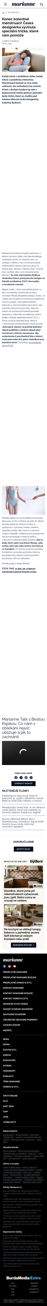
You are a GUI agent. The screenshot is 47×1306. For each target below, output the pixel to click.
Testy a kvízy (34, 1135)
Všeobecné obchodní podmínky (20, 1020)
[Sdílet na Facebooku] (16, 777)
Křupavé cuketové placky (12, 1167)
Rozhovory (9, 1060)
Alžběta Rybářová (10, 41)
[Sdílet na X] (21, 777)
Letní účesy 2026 (14, 1158)
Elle (5, 1101)
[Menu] (5, 4)
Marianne (34, 1283)
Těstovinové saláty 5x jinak (32, 1182)
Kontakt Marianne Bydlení (18, 993)
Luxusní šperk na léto (29, 1158)
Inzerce (7, 1030)
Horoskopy (9, 1071)
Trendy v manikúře (9, 1151)
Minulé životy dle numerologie (28, 1151)
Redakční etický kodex (15, 1004)
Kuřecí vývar (27, 1172)
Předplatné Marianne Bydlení (19, 977)
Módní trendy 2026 (17, 1140)
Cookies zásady (11, 1025)
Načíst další (23, 849)
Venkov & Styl (11, 1087)
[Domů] (23, 3)
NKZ (12, 1289)
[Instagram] (9, 966)
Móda (6, 1039)
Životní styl (13, 12)
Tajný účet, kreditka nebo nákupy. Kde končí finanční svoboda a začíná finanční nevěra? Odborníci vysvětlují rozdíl (22, 1193)
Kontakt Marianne (13, 988)
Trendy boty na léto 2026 (22, 1156)
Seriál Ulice (32, 1153)
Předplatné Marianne (15, 972)
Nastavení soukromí (14, 1014)
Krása (6, 1044)
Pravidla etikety (8, 1135)
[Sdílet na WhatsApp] (31, 777)
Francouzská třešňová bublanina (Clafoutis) (18, 1170)
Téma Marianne (11, 1081)
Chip (5, 1111)
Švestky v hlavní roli (29, 1167)
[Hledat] (41, 3)
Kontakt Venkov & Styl (15, 998)
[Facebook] (4, 966)
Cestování (19, 1137)
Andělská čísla (9, 1137)
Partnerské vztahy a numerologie (15, 1153)
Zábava (7, 1055)
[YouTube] (14, 966)
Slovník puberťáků (22, 1135)
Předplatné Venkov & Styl (17, 983)
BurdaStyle (34, 1289)
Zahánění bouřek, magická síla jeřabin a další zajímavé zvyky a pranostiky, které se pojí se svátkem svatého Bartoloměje (22, 1224)
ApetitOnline (10, 1096)
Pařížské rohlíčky (16, 1175)
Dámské (34, 1286)
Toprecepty (9, 1122)
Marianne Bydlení (22, 945)
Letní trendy (30, 1140)
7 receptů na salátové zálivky (25, 1177)
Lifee (5, 1117)
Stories (7, 1066)
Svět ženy (8, 1106)
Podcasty (8, 1076)
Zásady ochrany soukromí (18, 1009)
